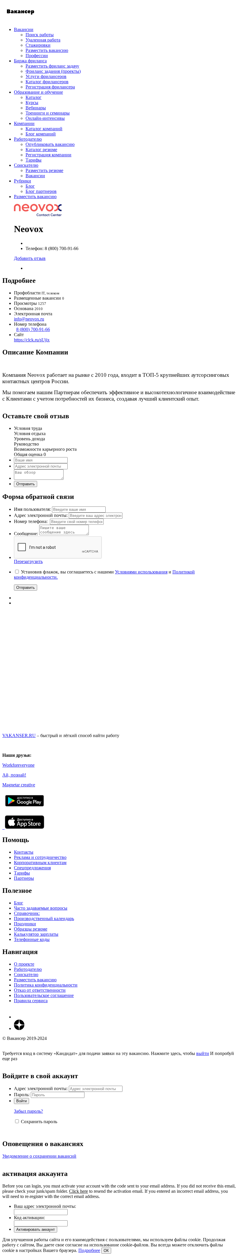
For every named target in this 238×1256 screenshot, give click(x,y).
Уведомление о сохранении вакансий (39, 1156)
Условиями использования (141, 571)
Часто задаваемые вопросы (40, 908)
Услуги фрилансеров (46, 76)
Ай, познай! (14, 774)
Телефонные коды (32, 939)
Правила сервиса (31, 1000)
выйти (202, 1053)
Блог (30, 186)
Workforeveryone (18, 765)
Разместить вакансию (47, 50)
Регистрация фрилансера (50, 86)
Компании (24, 123)
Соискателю (26, 165)
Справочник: (27, 913)
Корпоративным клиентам (40, 862)
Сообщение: (26, 533)
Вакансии (23, 29)
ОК (106, 1250)
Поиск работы (40, 34)
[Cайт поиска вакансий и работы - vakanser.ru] (20, 19)
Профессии (37, 55)
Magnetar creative (18, 784)
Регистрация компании (48, 154)
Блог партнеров (41, 191)
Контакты (23, 852)
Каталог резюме (41, 149)
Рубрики (22, 180)
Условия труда (28, 428)
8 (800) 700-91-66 (33, 329)
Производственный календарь (44, 918)
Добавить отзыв (30, 258)
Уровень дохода (29, 438)
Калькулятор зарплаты (36, 934)
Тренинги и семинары (48, 113)
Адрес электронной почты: (41, 515)
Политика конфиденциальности (45, 984)
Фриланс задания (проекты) (53, 71)
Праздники (25, 923)
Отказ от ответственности (40, 990)
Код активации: (29, 1217)
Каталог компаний (44, 128)
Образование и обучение (38, 92)
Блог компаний (41, 133)
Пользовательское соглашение (44, 995)
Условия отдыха (30, 433)
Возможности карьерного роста (45, 449)
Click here (78, 1191)
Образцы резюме (30, 928)
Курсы (32, 102)
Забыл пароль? (28, 1111)
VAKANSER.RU (19, 735)
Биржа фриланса (30, 60)
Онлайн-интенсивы (45, 118)
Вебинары (36, 107)
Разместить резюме (44, 170)
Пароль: (22, 1094)
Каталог (34, 97)
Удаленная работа (43, 39)
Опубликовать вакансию (50, 144)
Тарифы (34, 160)
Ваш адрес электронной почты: (45, 1206)
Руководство (26, 443)
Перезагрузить (28, 561)
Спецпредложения (32, 867)
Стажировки (38, 45)
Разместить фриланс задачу (52, 66)
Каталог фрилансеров (47, 81)
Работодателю (28, 139)
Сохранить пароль (39, 1121)
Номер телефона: (31, 521)
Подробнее (89, 1250)
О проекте (24, 964)
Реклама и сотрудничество (40, 857)
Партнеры (24, 878)
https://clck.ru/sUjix (32, 339)
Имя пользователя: (32, 509)
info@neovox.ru (29, 318)
